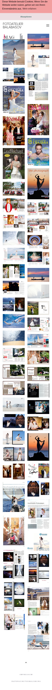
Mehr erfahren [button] (29, 8)
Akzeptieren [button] (26, 17)
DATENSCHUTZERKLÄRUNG (26, 681)
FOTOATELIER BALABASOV (13, 25)
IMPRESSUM (26, 674)
